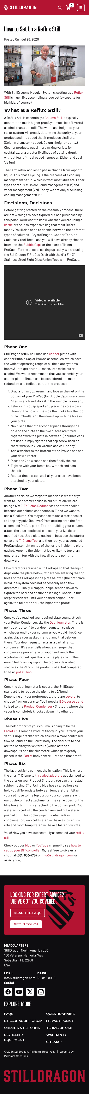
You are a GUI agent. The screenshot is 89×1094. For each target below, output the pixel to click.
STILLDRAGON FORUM (23, 1021)
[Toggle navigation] (81, 7)
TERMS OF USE (59, 1028)
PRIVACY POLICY (60, 1021)
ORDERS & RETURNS (22, 1028)
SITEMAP (53, 1042)
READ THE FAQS (27, 913)
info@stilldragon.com (57, 855)
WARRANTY (56, 1035)
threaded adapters (48, 775)
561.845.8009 (46, 978)
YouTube (42, 845)
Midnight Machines (16, 1056)
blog (28, 845)
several (71, 696)
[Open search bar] (60, 7)
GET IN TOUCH (26, 924)
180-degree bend (71, 701)
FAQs (8, 1014)
